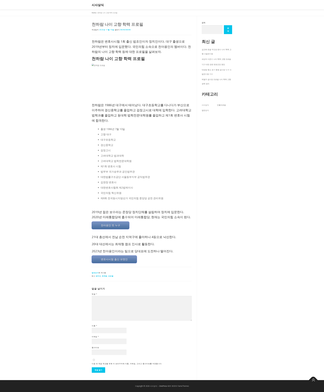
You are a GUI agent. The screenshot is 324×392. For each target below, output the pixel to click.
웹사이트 (95, 347)
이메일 (95, 336)
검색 (203, 22)
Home (94, 13)
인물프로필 (221, 105)
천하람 (104, 276)
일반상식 (95, 273)
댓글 (94, 294)
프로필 (111, 276)
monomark (125, 30)
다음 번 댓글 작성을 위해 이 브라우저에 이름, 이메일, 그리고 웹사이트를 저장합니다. (127, 363)
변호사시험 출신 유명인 (114, 259)
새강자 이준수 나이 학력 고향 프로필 (216, 59)
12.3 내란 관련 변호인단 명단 (213, 64)
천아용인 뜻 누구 (110, 225)
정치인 (98, 276)
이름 (94, 326)
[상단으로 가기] (313, 380)
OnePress (163, 386)
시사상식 (98, 5)
